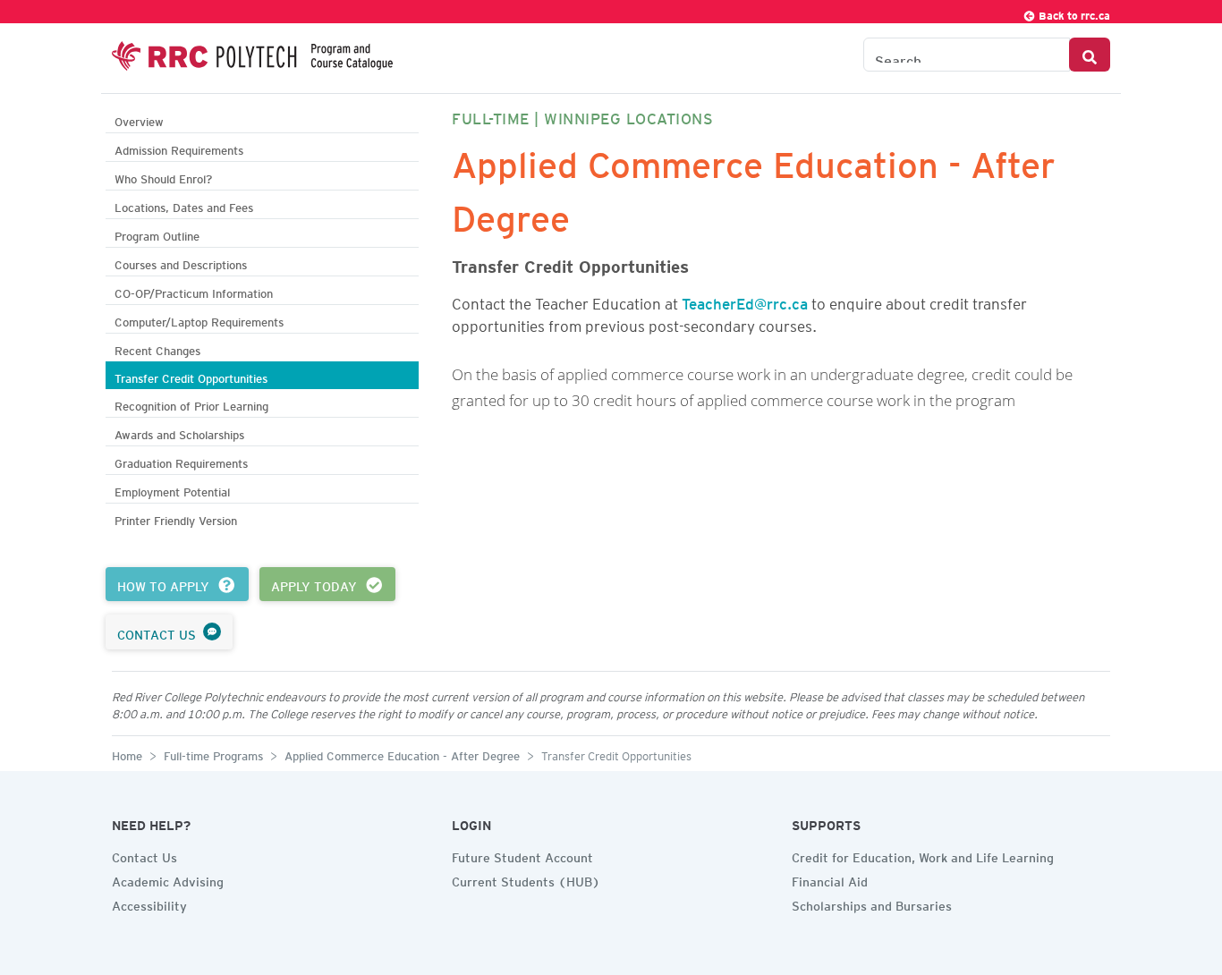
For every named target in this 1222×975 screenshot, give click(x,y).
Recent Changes (157, 348)
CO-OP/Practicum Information (194, 291)
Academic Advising (168, 879)
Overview (139, 119)
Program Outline (157, 234)
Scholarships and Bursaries (872, 903)
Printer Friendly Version (176, 518)
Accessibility (149, 903)
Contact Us (144, 855)
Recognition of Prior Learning (191, 404)
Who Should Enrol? (163, 177)
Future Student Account (522, 855)
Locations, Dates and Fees (184, 205)
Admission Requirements (179, 148)
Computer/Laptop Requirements (199, 320)
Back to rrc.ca (1073, 13)
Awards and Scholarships (179, 432)
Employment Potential (172, 490)
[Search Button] (1089, 55)
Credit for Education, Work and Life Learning (923, 855)
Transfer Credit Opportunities (191, 376)
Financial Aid (830, 879)
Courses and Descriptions (181, 263)
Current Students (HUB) (526, 879)
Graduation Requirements (181, 461)
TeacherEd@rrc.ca (745, 300)
